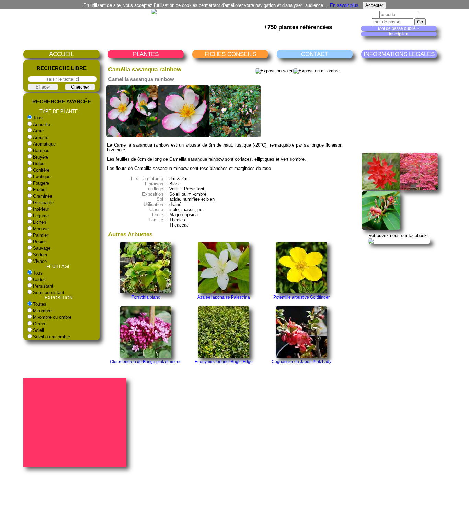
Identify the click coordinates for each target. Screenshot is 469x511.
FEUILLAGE (58, 266)
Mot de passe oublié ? (398, 28)
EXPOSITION (58, 297)
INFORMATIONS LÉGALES (399, 54)
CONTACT (314, 54)
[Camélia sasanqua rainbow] (132, 135)
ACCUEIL (61, 54)
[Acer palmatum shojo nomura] (419, 188)
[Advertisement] (413, 105)
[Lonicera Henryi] (381, 228)
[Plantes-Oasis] (399, 240)
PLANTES (146, 54)
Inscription (398, 34)
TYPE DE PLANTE (58, 111)
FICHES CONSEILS (230, 54)
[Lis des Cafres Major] (381, 188)
